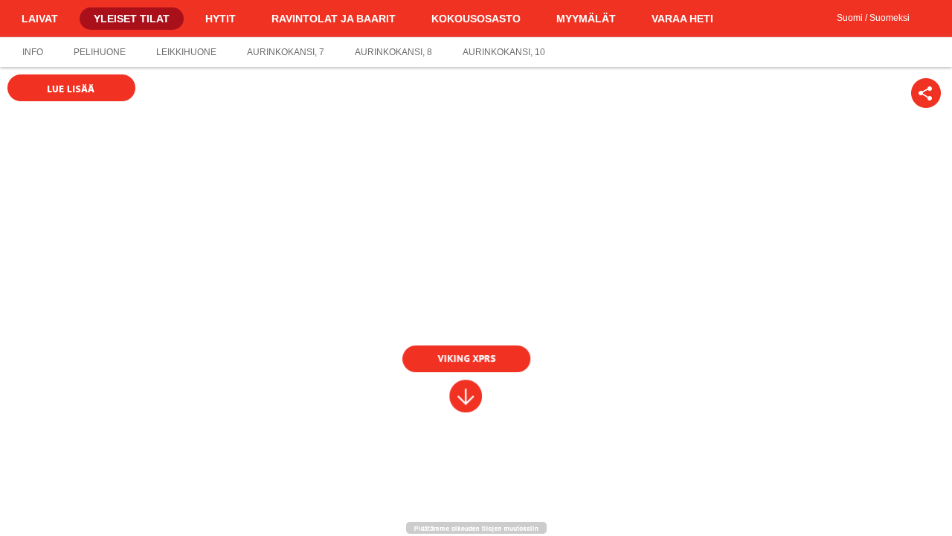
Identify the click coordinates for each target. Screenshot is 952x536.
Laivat (40, 19)
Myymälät (586, 19)
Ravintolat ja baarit (333, 19)
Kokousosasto (476, 19)
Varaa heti (682, 19)
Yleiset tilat (132, 19)
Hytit (220, 19)
